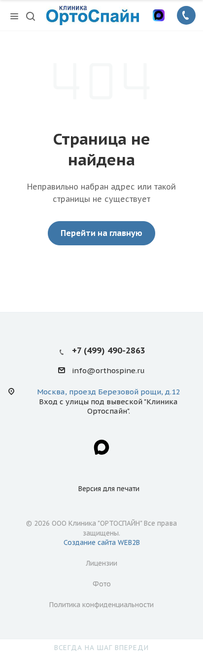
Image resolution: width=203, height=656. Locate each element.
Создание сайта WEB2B (102, 542)
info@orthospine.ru (108, 371)
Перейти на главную (101, 233)
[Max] (159, 15)
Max (101, 447)
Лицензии (101, 563)
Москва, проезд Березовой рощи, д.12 (108, 391)
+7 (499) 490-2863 (108, 350)
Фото (102, 583)
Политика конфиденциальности (101, 604)
